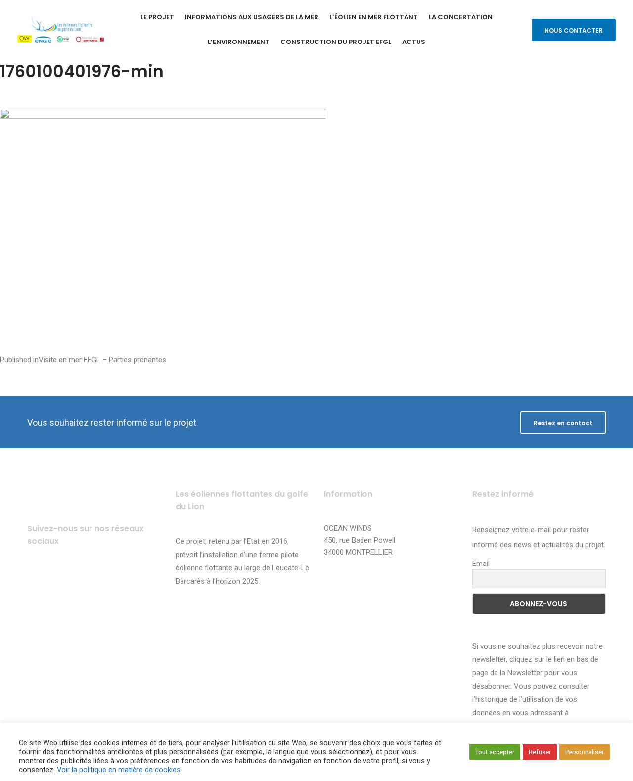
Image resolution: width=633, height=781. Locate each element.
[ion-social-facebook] (38, 580)
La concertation (461, 17)
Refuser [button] (540, 752)
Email (481, 563)
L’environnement (239, 41)
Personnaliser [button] (584, 752)
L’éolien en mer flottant (373, 17)
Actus (413, 41)
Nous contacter (573, 30)
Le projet (157, 17)
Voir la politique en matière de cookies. (119, 769)
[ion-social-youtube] (93, 580)
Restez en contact (563, 423)
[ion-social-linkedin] (120, 580)
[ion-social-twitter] (65, 580)
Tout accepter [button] (494, 752)
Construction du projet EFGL (335, 41)
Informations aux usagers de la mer (251, 17)
